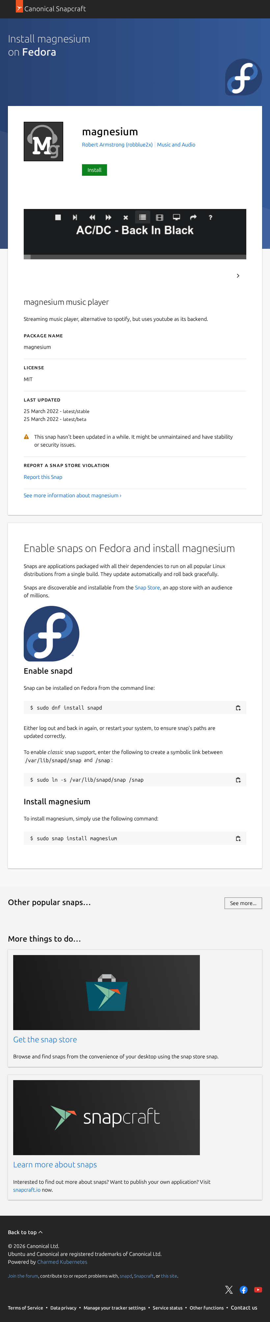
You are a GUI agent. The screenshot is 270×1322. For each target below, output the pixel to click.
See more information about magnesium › (73, 495)
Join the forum (23, 1275)
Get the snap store (45, 1039)
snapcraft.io (26, 1190)
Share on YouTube (258, 1290)
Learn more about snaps (55, 1164)
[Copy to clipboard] (238, 708)
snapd (126, 1275)
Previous (220, 276)
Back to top (23, 1232)
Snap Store (147, 587)
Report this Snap (43, 477)
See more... (243, 903)
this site (169, 1275)
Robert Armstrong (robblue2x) (118, 144)
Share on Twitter (229, 1290)
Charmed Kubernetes (62, 1262)
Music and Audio (176, 144)
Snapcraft (144, 1275)
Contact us (244, 1307)
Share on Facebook (244, 1290)
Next (238, 276)
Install (94, 170)
